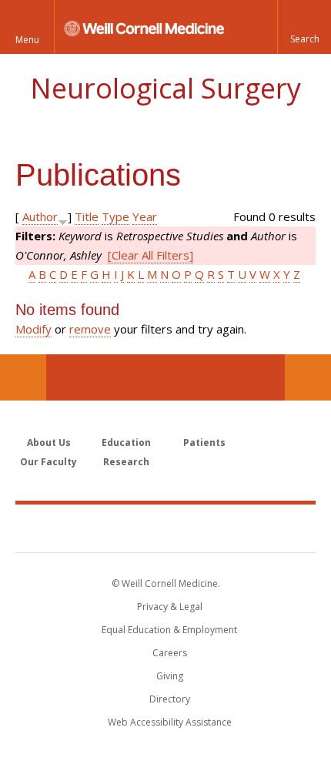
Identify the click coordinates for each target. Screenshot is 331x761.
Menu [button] (27, 39)
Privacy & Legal (169, 606)
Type (115, 216)
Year (144, 216)
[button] (304, 27)
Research (126, 461)
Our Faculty (48, 461)
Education (126, 442)
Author (40, 216)
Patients (204, 442)
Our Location (23, 377)
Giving (169, 675)
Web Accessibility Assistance (170, 722)
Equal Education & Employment (169, 629)
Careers (169, 652)
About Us (49, 442)
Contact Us (308, 377)
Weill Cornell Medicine (165, 527)
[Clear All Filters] (150, 255)
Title (87, 216)
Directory (169, 699)
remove (90, 329)
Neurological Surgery (165, 88)
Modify (33, 329)
